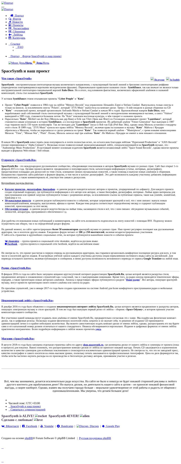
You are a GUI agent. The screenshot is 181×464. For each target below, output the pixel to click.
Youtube (48, 426)
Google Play (112, 426)
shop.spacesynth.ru (93, 344)
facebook (12, 244)
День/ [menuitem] (25, 62)
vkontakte (13, 241)
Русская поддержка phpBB (95, 438)
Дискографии (20, 28)
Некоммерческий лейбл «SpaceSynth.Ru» (27, 300)
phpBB (29, 438)
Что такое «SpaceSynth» (16, 78)
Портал (18, 15)
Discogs (93, 426)
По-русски (159, 80)
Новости (17, 21)
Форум (16, 18)
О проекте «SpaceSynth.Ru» (18, 159)
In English (175, 80)
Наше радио (133, 280)
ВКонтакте (11, 426)
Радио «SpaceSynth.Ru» (16, 268)
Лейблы (17, 34)
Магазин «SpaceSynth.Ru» (17, 338)
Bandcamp (66, 426)
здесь (98, 329)
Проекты (17, 25)
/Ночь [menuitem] (42, 62)
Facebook (31, 426)
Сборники (18, 31)
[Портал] (7, 2)
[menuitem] (19, 47)
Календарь (18, 37)
